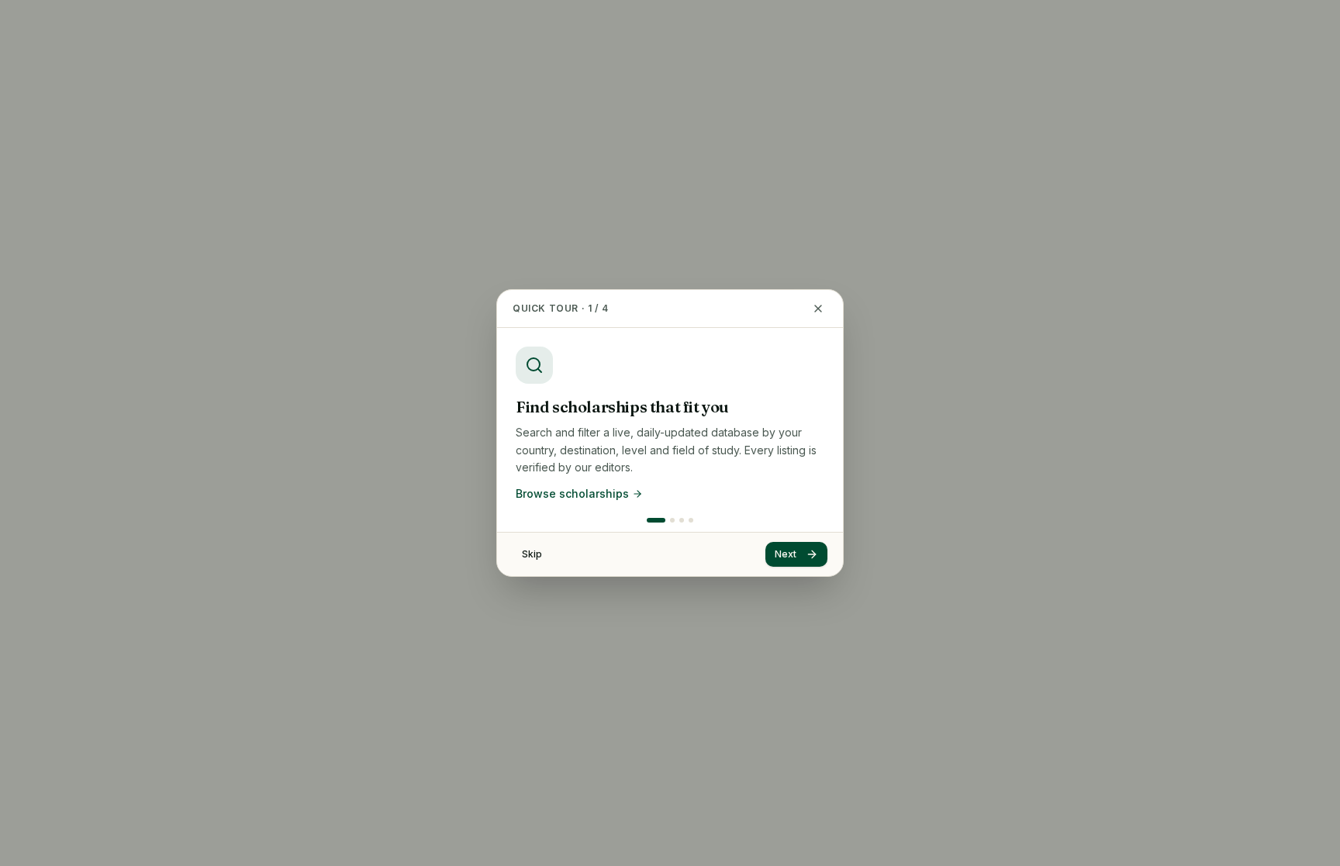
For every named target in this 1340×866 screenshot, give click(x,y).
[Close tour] (818, 308)
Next (785, 554)
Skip (532, 554)
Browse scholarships (572, 493)
